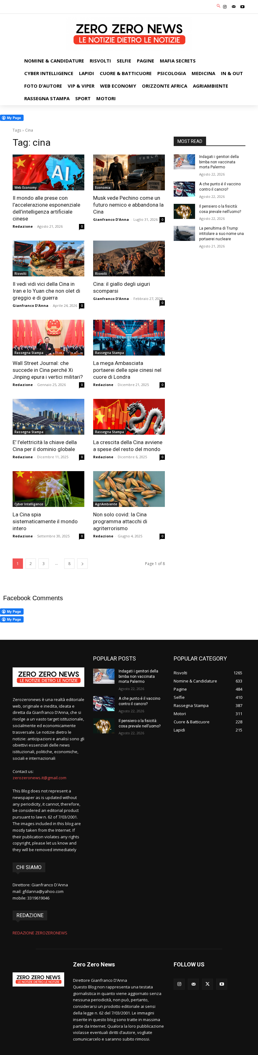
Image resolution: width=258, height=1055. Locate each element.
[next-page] (82, 563)
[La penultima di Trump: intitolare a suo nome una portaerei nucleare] (184, 233)
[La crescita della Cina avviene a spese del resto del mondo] (129, 417)
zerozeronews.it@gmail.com (39, 777)
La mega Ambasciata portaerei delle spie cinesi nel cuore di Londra (127, 370)
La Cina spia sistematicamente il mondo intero (45, 521)
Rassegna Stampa (28, 353)
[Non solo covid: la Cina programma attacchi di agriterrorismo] (129, 489)
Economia (102, 187)
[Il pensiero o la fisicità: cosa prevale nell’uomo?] (184, 211)
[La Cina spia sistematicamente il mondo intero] (48, 489)
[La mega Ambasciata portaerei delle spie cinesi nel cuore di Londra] (129, 338)
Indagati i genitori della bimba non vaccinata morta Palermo (219, 162)
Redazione (23, 226)
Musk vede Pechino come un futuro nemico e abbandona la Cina (128, 205)
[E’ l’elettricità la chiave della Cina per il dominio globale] (48, 417)
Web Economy (25, 187)
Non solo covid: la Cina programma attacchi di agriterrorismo (120, 521)
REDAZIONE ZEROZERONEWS (40, 933)
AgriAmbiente (106, 504)
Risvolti (20, 273)
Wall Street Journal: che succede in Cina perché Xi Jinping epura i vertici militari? (48, 370)
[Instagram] (224, 7)
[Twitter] (207, 984)
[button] (219, 6)
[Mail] (234, 7)
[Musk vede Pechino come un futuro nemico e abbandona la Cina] (129, 172)
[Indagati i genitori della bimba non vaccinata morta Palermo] (184, 161)
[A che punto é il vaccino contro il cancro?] (184, 189)
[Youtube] (242, 7)
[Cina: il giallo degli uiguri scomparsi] (129, 258)
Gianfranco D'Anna (111, 219)
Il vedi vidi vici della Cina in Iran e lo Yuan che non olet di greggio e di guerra (46, 291)
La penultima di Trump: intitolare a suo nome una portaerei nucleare (221, 233)
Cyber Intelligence (28, 504)
